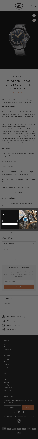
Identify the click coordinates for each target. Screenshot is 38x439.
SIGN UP (10, 223)
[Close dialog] (36, 211)
